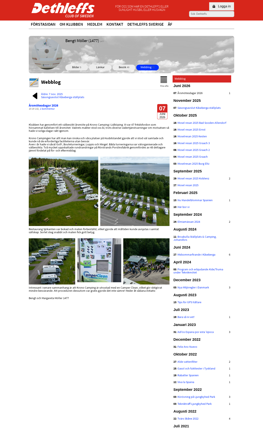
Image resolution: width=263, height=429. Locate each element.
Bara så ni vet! (186, 317)
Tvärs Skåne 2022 (188, 418)
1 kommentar (47, 109)
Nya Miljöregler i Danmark (193, 287)
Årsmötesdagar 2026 (43, 105)
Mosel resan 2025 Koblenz (193, 178)
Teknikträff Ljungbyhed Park (195, 404)
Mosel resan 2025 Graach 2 (194, 150)
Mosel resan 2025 (188, 185)
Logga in (224, 6)
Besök (124, 67)
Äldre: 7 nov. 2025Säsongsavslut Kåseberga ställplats (62, 96)
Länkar (100, 67)
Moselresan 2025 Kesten (192, 136)
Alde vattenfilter (187, 362)
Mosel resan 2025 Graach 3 (194, 143)
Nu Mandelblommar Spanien (195, 200)
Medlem (94, 25)
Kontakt (114, 25)
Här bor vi (183, 207)
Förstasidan (43, 25)
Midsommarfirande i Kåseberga (196, 254)
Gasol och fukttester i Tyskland (196, 368)
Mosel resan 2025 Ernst (191, 129)
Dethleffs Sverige (145, 25)
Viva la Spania (186, 382)
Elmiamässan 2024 (189, 222)
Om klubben (71, 25)
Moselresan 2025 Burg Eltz (193, 163)
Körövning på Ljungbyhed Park (196, 397)
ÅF (170, 25)
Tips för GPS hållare (189, 302)
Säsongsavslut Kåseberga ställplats (199, 108)
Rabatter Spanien (188, 375)
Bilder (76, 67)
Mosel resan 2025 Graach (193, 156)
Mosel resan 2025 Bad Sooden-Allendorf (202, 123)
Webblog (148, 67)
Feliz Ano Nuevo (187, 347)
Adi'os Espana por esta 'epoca (196, 332)
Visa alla (164, 86)
